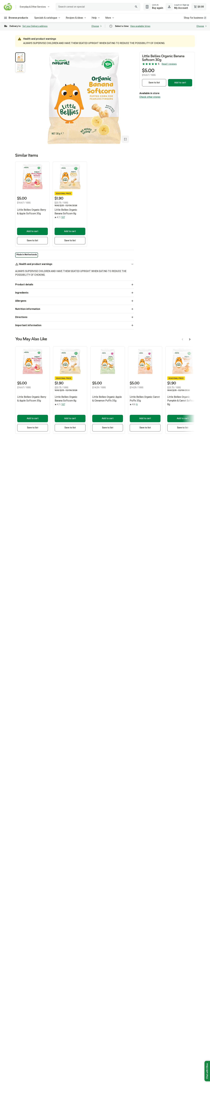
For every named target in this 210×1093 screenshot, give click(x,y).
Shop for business (193, 17)
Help (94, 17)
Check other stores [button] (149, 96)
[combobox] (98, 6)
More (108, 17)
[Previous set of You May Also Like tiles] (182, 339)
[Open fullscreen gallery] (125, 139)
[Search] (136, 6)
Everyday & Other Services (33, 7)
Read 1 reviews (169, 64)
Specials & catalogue (45, 17)
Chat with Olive (207, 1071)
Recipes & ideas (74, 17)
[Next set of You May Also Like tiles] (189, 339)
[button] (20, 57)
